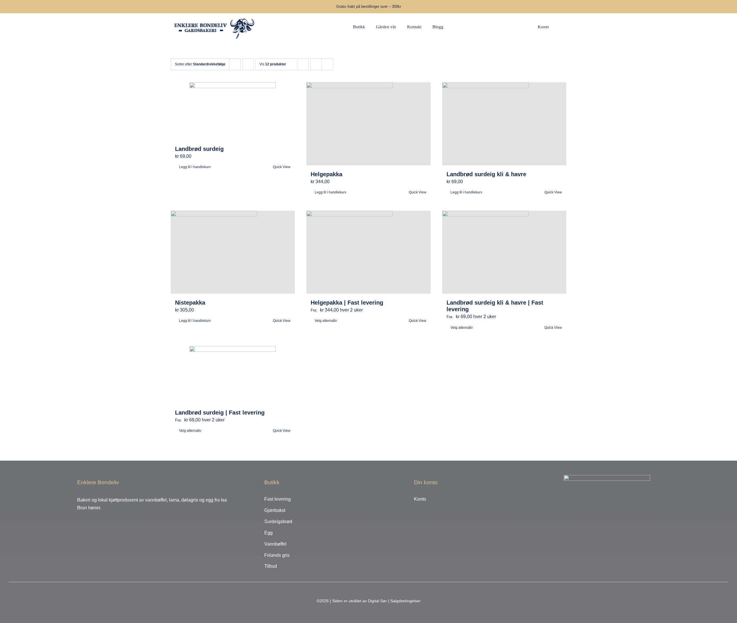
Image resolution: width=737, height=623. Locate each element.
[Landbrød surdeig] (233, 111)
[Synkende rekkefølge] (248, 64)
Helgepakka (326, 174)
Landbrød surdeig (199, 149)
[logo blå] (215, 15)
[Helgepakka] (368, 123)
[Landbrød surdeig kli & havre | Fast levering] (504, 252)
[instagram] (87, 523)
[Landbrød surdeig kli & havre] (504, 123)
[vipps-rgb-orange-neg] (607, 477)
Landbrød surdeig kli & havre (486, 174)
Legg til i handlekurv (195, 167)
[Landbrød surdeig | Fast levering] (233, 375)
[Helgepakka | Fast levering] (368, 252)
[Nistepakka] (233, 252)
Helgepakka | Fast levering (347, 302)
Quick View (281, 167)
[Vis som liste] (327, 64)
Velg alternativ (326, 321)
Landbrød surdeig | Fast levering (220, 412)
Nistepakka (190, 302)
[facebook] (78, 523)
